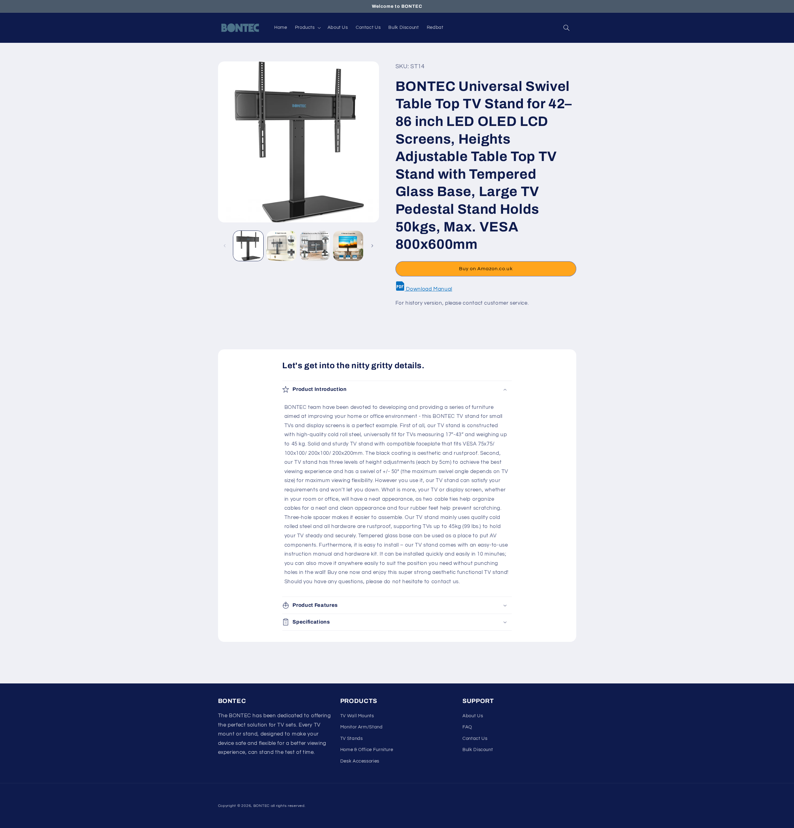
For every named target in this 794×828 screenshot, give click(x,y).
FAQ (467, 727)
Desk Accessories (359, 761)
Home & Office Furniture (366, 749)
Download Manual (428, 289)
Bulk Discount (477, 749)
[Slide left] (225, 246)
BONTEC (261, 806)
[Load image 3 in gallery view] (315, 246)
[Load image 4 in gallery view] (348, 246)
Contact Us (474, 738)
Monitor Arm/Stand (361, 727)
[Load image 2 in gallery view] (281, 246)
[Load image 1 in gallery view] (248, 246)
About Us (472, 716)
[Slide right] (372, 246)
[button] (307, 27)
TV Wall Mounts (357, 716)
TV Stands (351, 738)
